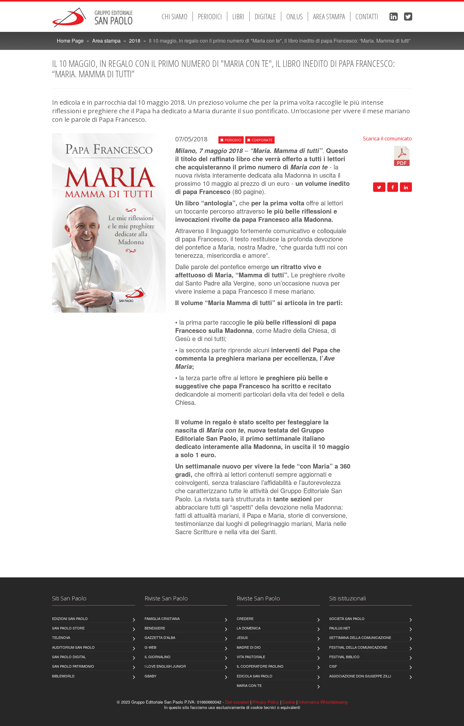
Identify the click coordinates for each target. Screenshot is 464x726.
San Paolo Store (68, 627)
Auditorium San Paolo (73, 647)
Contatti (366, 16)
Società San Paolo (347, 618)
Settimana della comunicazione (360, 637)
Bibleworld (63, 675)
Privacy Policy (266, 702)
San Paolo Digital (69, 656)
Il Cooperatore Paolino (260, 666)
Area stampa (329, 16)
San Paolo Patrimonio (73, 666)
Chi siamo (174, 16)
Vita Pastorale (251, 656)
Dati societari (237, 702)
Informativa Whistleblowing (323, 702)
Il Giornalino (157, 656)
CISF (333, 666)
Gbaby (150, 675)
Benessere (155, 627)
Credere (245, 618)
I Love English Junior (165, 666)
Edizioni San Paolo (70, 618)
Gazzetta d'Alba (160, 637)
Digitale (265, 16)
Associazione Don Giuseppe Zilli (360, 675)
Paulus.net (339, 627)
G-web (150, 647)
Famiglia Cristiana (162, 618)
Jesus (242, 637)
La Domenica (248, 627)
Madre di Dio (249, 647)
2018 (134, 40)
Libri (238, 16)
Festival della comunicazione (358, 647)
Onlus (294, 16)
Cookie (289, 702)
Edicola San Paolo (254, 675)
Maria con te (249, 685)
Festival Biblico (344, 656)
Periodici (210, 16)
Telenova (61, 637)
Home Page (70, 40)
